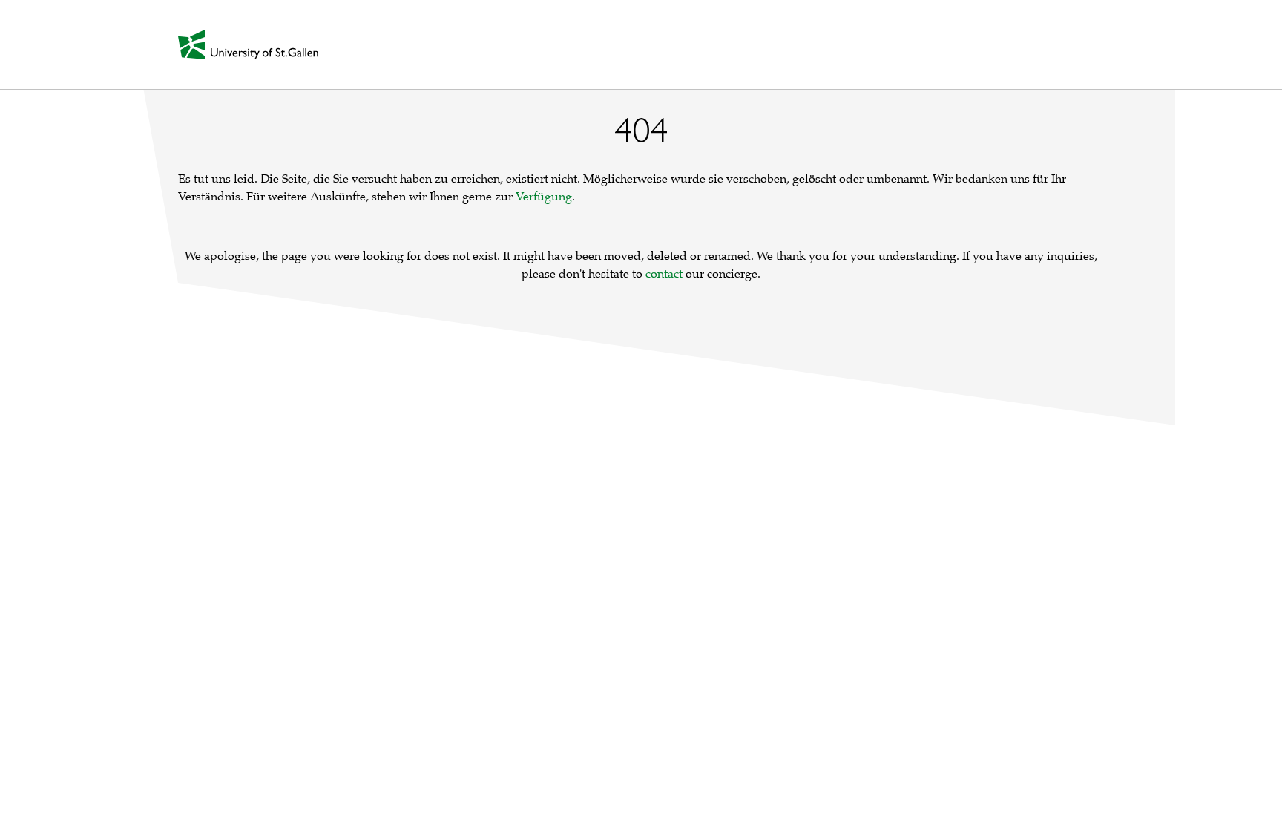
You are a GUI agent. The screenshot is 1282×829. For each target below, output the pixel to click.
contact (664, 273)
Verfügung (544, 196)
